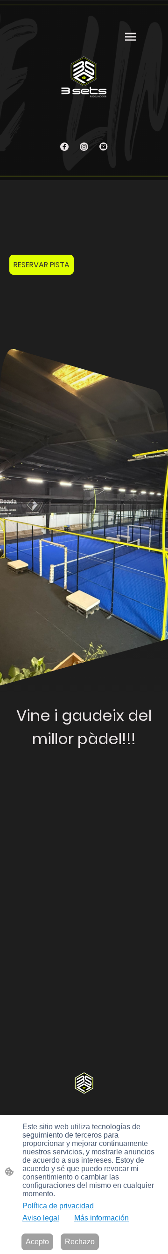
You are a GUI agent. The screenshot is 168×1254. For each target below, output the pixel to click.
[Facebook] (64, 146)
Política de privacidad (58, 1206)
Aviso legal (40, 1218)
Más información (101, 1218)
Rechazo (80, 1242)
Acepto (37, 1242)
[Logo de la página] (84, 77)
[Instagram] (84, 146)
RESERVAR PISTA (42, 264)
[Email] (103, 146)
